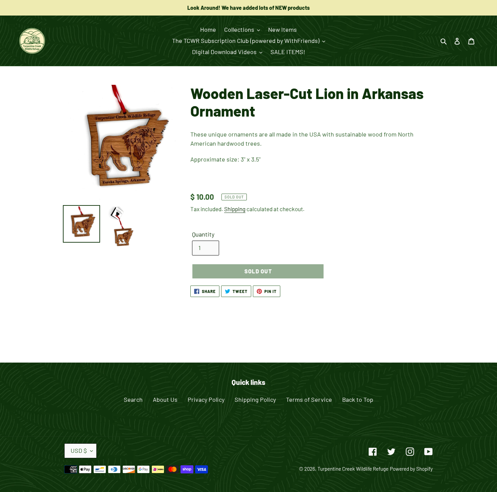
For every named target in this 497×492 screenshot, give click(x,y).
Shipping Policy (255, 399)
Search (133, 399)
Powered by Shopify (411, 469)
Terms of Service (309, 399)
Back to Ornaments (253, 336)
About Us (165, 399)
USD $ (79, 450)
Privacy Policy (206, 399)
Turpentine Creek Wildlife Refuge (352, 469)
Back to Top (357, 399)
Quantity (203, 234)
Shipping (234, 208)
